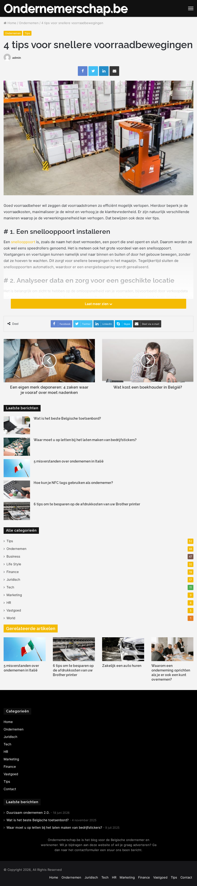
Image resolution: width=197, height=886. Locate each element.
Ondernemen (29, 23)
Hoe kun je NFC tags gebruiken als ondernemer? (73, 483)
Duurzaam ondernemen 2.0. (28, 812)
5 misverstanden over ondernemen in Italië (69, 461)
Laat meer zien (97, 304)
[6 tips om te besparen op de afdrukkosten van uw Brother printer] (17, 511)
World (10, 618)
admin (16, 57)
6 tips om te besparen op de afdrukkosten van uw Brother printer (87, 504)
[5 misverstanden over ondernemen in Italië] (17, 468)
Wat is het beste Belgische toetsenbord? (67, 418)
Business (13, 556)
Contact (10, 789)
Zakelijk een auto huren (121, 666)
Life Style (13, 564)
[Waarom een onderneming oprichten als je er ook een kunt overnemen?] (172, 649)
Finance (12, 572)
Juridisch (13, 579)
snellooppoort (23, 242)
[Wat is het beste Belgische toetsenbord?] (17, 425)
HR (8, 603)
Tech (10, 587)
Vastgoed (13, 610)
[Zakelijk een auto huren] (123, 649)
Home (11, 23)
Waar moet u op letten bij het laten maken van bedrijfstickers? (85, 440)
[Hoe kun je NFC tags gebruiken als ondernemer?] (17, 490)
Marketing (14, 595)
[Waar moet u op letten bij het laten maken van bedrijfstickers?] (17, 447)
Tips (27, 33)
